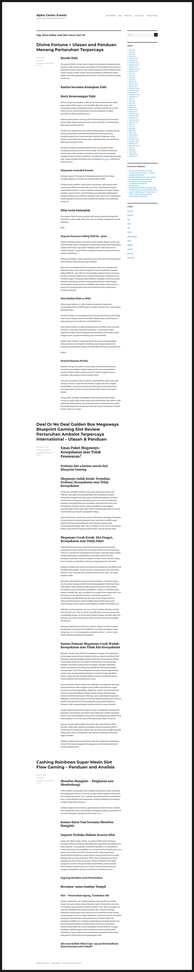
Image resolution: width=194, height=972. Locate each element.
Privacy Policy (152, 16)
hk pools (130, 215)
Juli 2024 (132, 99)
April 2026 (132, 56)
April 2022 (132, 150)
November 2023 (134, 116)
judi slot (129, 249)
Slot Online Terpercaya (43, 450)
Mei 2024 (132, 103)
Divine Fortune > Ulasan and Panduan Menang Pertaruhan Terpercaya (76, 47)
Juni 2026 (132, 52)
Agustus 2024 (133, 97)
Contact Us (139, 16)
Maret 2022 (132, 152)
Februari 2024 (133, 109)
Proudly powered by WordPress (72, 963)
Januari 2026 (133, 61)
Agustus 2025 (133, 71)
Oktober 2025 (133, 67)
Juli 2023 (131, 124)
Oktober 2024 (133, 92)
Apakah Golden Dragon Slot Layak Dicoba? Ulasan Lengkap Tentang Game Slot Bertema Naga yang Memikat (142, 194)
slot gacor (105, 159)
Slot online (130, 257)
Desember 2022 (134, 139)
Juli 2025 (132, 73)
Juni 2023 (132, 126)
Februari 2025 (133, 84)
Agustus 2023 (133, 122)
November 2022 (134, 141)
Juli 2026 (132, 50)
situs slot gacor (132, 236)
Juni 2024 (132, 101)
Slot (120, 16)
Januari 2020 (133, 156)
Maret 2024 (132, 107)
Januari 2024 (133, 111)
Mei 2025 (132, 78)
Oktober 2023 (133, 118)
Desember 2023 (134, 114)
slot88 (110, 811)
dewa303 (130, 245)
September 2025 (134, 69)
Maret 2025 (132, 82)
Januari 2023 (133, 137)
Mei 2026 (132, 54)
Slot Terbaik (111, 16)
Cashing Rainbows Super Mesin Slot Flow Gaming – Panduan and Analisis (75, 764)
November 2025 (134, 65)
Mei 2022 (132, 148)
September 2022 (134, 145)
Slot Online (40, 778)
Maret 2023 (132, 133)
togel (129, 223)
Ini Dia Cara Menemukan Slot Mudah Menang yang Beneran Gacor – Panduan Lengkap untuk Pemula (142, 173)
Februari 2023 (133, 135)
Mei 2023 (132, 128)
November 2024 (134, 90)
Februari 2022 (133, 154)
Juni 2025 (132, 75)
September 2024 (134, 95)
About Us (128, 16)
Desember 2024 (134, 88)
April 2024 (132, 105)
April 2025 (132, 80)
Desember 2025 (134, 63)
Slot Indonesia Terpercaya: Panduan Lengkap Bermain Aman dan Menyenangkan (140, 184)
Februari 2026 (133, 58)
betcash (74, 632)
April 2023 (132, 131)
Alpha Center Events (51, 15)
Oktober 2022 (133, 143)
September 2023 (134, 120)
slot (128, 219)
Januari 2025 (133, 86)
